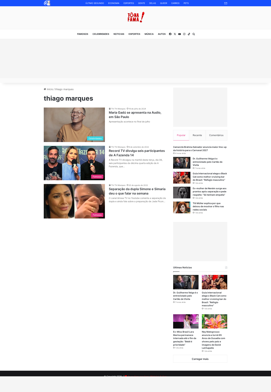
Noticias (119, 34)
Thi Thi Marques (118, 109)
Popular (181, 135)
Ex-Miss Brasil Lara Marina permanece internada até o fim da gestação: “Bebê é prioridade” (184, 338)
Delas (152, 3)
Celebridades (101, 34)
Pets (186, 3)
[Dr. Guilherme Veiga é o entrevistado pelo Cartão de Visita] (181, 163)
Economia (113, 3)
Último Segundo (94, 3)
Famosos (82, 34)
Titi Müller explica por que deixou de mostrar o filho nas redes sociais (208, 206)
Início (49, 89)
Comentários (216, 135)
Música (149, 34)
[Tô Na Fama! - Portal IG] (135, 17)
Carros (175, 3)
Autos (162, 34)
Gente (141, 3)
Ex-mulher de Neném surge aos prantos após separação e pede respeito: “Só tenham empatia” (209, 191)
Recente (197, 135)
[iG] (47, 5)
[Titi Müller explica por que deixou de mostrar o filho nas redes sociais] (181, 207)
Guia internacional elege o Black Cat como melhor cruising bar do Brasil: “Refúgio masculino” (210, 176)
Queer (163, 3)
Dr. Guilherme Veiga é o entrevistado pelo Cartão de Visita (207, 161)
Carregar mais (200, 358)
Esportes (129, 3)
